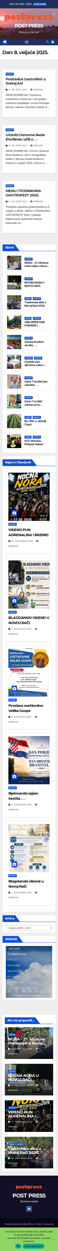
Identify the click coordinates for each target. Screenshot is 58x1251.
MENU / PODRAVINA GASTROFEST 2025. (23, 193)
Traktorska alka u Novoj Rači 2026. (35, 304)
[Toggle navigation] (26, 42)
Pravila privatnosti (33, 1246)
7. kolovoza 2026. (22, 629)
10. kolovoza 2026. (22, 1158)
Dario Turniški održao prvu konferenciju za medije (34, 406)
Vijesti (10, 74)
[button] (47, 41)
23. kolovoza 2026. (22, 1085)
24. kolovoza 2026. (22, 1049)
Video (28, 298)
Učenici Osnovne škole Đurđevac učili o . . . (25, 137)
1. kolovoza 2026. (22, 892)
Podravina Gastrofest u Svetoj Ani (26, 81)
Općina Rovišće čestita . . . (34, 343)
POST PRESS (29, 26)
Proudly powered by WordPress (19, 1224)
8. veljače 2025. (18, 90)
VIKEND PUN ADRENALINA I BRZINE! (22, 1116)
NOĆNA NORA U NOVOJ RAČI (34, 284)
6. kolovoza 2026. (22, 717)
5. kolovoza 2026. (22, 805)
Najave (10, 186)
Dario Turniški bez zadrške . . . (36, 383)
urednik (38, 90)
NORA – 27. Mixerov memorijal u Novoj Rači (36, 266)
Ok (18, 1246)
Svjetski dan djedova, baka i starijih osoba (34, 365)
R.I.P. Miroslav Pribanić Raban (33, 442)
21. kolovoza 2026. (22, 541)
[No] (54, 1239)
